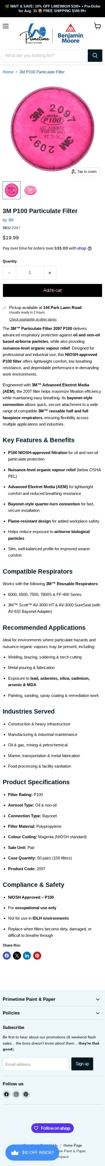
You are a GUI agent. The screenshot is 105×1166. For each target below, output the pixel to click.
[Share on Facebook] (7, 956)
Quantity (10, 261)
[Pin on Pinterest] (37, 956)
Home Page (73, 1145)
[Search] (95, 55)
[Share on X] (17, 956)
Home (8, 72)
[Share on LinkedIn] (27, 956)
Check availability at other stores (33, 319)
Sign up (82, 1063)
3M (11, 220)
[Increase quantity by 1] (50, 272)
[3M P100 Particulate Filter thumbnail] (11, 190)
